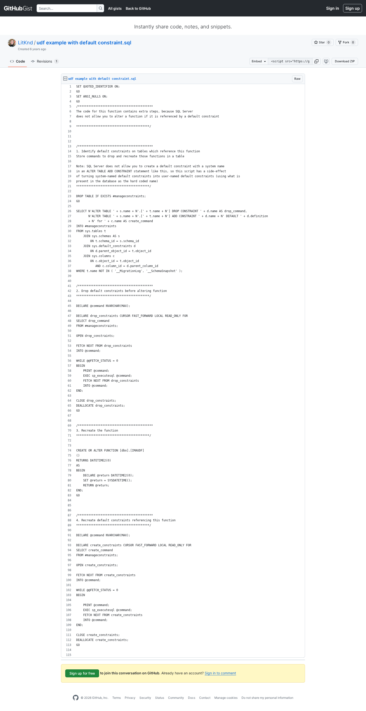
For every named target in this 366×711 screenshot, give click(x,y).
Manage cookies (226, 698)
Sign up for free (82, 673)
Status (159, 698)
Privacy (130, 698)
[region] (183, 371)
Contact (204, 698)
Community (176, 698)
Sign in (332, 8)
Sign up (352, 8)
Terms (116, 698)
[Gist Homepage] (18, 8)
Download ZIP (345, 61)
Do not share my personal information (267, 698)
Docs (191, 698)
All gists (115, 8)
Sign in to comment (220, 673)
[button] (316, 61)
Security (145, 698)
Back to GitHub (138, 8)
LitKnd (25, 43)
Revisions (47, 61)
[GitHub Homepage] (76, 698)
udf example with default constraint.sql (84, 43)
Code (20, 61)
